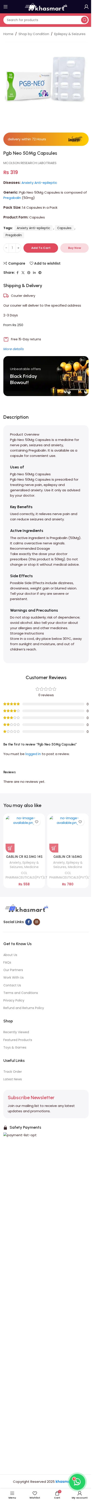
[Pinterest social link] (29, 273)
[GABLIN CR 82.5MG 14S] (24, 834)
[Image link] (26, 908)
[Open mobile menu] (5, 6)
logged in (33, 753)
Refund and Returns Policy (23, 1008)
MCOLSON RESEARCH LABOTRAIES (29, 163)
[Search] (84, 20)
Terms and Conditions (20, 993)
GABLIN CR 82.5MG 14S (24, 857)
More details (13, 349)
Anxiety (15, 862)
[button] (10, 848)
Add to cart (40, 248)
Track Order (12, 1071)
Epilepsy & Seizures (70, 34)
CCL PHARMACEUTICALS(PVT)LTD (28, 875)
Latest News (12, 1079)
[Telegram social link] (40, 273)
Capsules (64, 228)
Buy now (74, 248)
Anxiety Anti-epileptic (39, 182)
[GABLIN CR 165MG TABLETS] (67, 834)
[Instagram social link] (36, 922)
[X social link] (23, 273)
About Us (10, 955)
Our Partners (13, 970)
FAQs (7, 962)
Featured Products (17, 1040)
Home (8, 34)
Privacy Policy (13, 1000)
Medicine (31, 867)
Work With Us (13, 977)
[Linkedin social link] (34, 273)
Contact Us (12, 985)
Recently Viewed (16, 1032)
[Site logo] (46, 6)
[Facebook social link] (17, 273)
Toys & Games (14, 1047)
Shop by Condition (34, 34)
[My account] (86, 6)
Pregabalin (12, 197)
